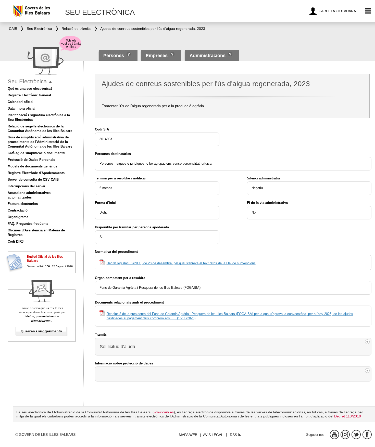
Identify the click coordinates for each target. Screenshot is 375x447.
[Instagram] (345, 434)
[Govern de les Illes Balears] (35, 11)
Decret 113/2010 (347, 416)
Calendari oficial (20, 102)
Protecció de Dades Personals (31, 160)
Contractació (18, 210)
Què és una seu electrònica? (30, 88)
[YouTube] (334, 434)
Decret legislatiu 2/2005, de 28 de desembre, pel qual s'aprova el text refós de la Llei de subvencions (181, 263)
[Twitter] (356, 434)
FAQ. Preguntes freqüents (28, 224)
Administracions (208, 55)
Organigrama (18, 217)
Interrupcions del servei (26, 186)
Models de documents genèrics (32, 166)
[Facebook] (367, 434)
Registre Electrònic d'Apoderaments (36, 173)
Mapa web (188, 435)
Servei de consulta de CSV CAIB (33, 179)
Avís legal (213, 435)
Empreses (157, 55)
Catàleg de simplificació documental (36, 153)
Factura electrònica (23, 204)
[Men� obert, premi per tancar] (50, 82)
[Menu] (368, 11)
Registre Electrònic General (29, 95)
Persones (114, 55)
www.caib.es (164, 412)
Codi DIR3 (15, 241)
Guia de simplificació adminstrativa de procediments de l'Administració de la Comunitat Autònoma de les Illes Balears (40, 141)
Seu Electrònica (27, 81)
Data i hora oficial (21, 108)
